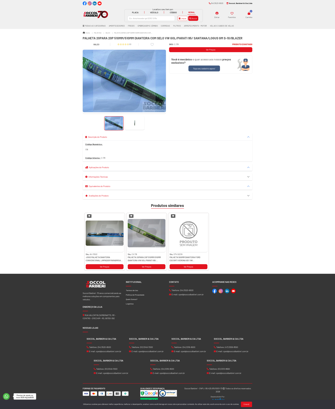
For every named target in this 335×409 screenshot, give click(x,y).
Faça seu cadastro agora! (204, 68)
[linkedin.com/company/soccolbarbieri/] (95, 3)
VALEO (107, 33)
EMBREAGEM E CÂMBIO (148, 26)
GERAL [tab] (191, 12)
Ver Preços (210, 49)
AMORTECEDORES (117, 26)
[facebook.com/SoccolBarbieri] (85, 3)
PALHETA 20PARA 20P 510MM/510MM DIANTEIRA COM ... (133, 33)
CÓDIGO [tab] (173, 12)
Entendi (246, 404)
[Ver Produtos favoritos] (232, 13)
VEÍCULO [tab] (154, 12)
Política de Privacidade (135, 295)
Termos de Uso (132, 290)
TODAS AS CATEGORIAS (95, 26)
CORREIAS (165, 26)
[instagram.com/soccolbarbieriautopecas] (90, 3)
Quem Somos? (131, 299)
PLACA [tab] (135, 12)
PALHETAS (97, 33)
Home (87, 33)
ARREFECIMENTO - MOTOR (195, 26)
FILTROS (177, 26)
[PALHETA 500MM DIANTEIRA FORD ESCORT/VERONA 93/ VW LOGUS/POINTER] (188, 233)
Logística (129, 304)
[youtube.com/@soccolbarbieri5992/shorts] (100, 3)
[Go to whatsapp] (6, 396)
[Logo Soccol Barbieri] (96, 14)
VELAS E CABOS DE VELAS (222, 26)
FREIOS (131, 26)
